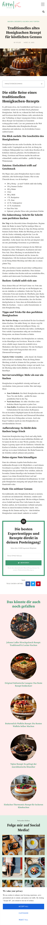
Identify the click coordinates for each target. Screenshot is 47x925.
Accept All (23, 906)
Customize (23, 913)
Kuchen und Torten (31, 21)
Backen (11, 21)
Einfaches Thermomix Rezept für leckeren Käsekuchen (23, 806)
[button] (43, 12)
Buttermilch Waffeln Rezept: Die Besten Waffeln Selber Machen (23, 725)
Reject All (23, 920)
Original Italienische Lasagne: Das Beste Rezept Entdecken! (23, 684)
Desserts (18, 21)
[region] (23, 906)
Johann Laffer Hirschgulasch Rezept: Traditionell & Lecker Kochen (23, 644)
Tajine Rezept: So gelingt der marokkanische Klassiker (23, 765)
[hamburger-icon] (42, 4)
